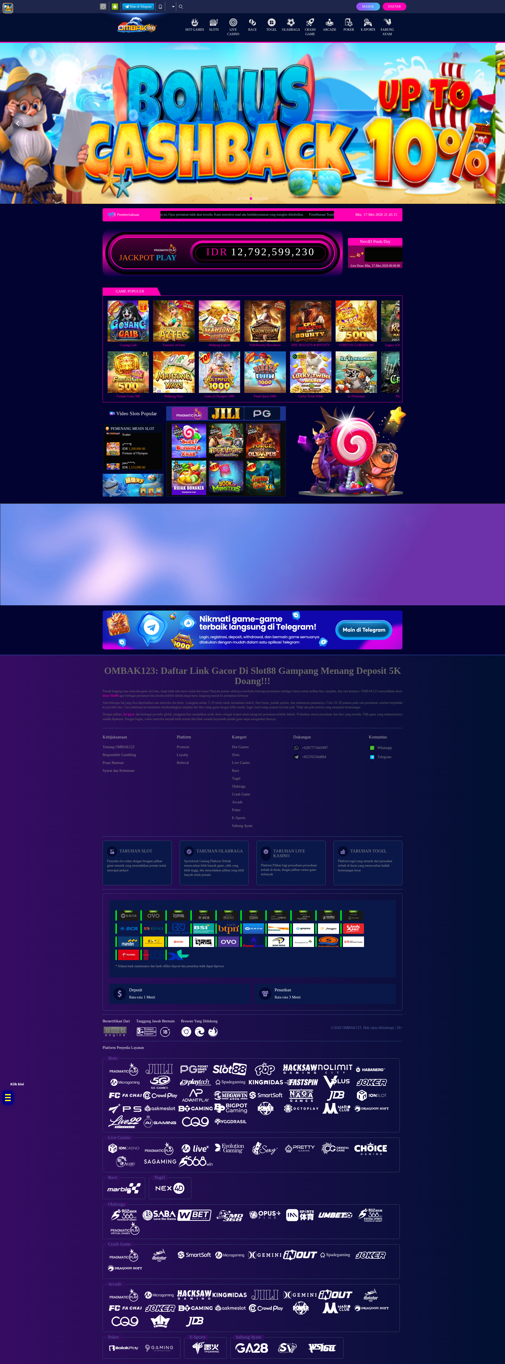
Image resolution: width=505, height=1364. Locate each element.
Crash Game (310, 32)
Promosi (183, 747)
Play (166, 258)
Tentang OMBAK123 (118, 747)
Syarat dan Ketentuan (118, 771)
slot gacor (129, 714)
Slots (214, 30)
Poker (349, 30)
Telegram (384, 757)
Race (252, 30)
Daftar (394, 6)
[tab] (190, 413)
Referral (183, 763)
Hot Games (194, 30)
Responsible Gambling (119, 755)
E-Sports (368, 30)
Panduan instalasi (458, 564)
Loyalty (182, 755)
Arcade (329, 30)
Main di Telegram (141, 6)
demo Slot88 (110, 695)
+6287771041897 (315, 748)
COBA (192, 435)
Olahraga (291, 30)
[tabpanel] (252, 123)
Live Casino (233, 32)
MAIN (132, 321)
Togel (271, 30)
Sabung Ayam (387, 32)
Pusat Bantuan (113, 763)
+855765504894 (314, 757)
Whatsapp (384, 748)
